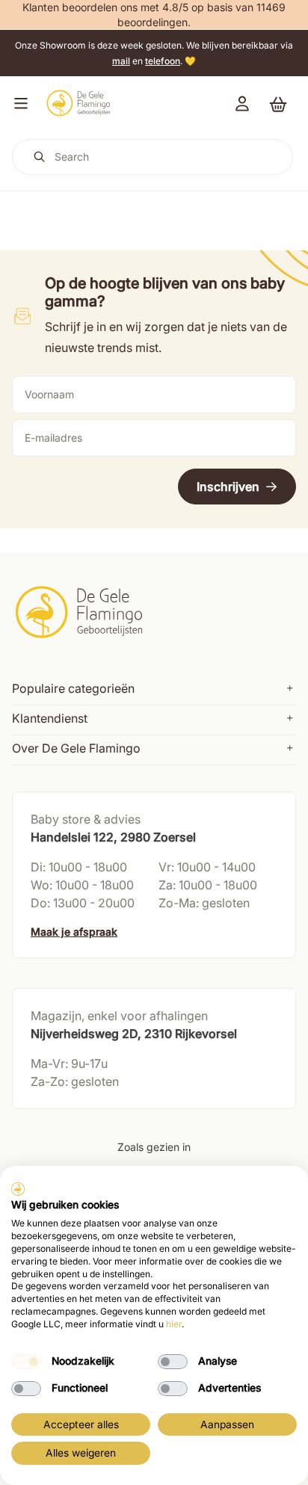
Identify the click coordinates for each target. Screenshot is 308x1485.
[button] (18, 103)
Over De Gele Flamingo (76, 748)
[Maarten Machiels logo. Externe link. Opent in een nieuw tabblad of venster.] (18, 1189)
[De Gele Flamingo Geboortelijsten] (78, 103)
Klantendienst (49, 718)
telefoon (162, 61)
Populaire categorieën (73, 688)
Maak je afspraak (74, 931)
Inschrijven (228, 486)
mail (121, 61)
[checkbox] (26, 1361)
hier (174, 1324)
